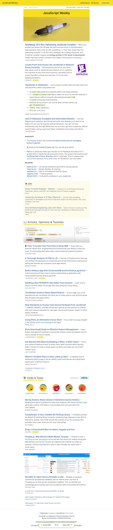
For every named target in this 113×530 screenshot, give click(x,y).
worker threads (45, 442)
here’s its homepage (44, 322)
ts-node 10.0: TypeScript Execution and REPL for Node (44, 491)
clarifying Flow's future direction (40, 156)
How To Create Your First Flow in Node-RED (48, 246)
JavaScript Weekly (10, 3)
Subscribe (105, 3)
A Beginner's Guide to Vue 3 (35, 368)
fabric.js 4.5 (31, 167)
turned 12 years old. (47, 147)
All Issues (95, 3)
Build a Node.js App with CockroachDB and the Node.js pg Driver (55, 270)
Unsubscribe (70, 7)
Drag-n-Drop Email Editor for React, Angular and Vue (50, 429)
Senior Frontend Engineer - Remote (40, 189)
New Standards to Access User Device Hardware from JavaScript (55, 305)
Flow (29, 152)
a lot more (41, 110)
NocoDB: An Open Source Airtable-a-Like (44, 477)
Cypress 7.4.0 (32, 174)
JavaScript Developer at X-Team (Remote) (42, 197)
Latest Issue (84, 3)
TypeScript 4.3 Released (36, 85)
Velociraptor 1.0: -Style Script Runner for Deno (42, 503)
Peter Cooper (69, 513)
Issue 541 (66, 525)
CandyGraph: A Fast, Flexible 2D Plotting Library (47, 414)
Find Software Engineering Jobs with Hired (43, 208)
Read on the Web (83, 7)
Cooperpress (52, 513)
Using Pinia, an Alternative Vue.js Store (43, 320)
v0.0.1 (71, 147)
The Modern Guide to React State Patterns (44, 292)
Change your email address (45, 521)
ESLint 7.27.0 (32, 176)
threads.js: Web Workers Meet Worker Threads (46, 436)
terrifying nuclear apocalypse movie (39, 439)
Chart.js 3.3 (31, 169)
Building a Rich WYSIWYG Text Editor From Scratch (49, 283)
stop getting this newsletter (67, 521)
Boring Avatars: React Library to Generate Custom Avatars (52, 400)
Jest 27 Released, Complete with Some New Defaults (49, 118)
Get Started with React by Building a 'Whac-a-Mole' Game (52, 342)
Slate (57, 286)
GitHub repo (82, 402)
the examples (75, 420)
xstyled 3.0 (31, 171)
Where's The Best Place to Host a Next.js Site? (46, 356)
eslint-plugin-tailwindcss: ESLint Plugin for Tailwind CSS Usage (47, 497)
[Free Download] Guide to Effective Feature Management (51, 329)
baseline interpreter (74, 58)
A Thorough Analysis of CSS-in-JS (41, 258)
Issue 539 (47, 525)
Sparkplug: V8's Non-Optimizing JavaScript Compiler (50, 44)
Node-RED (75, 246)
